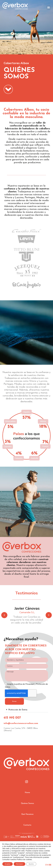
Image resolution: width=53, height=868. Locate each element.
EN (46, 864)
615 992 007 (12, 717)
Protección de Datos (17, 710)
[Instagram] (26, 782)
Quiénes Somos (27, 803)
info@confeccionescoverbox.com (21, 723)
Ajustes (31, 864)
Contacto (27, 825)
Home (27, 793)
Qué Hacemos (27, 814)
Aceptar (7, 864)
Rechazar (19, 864)
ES (50, 864)
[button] (48, 7)
